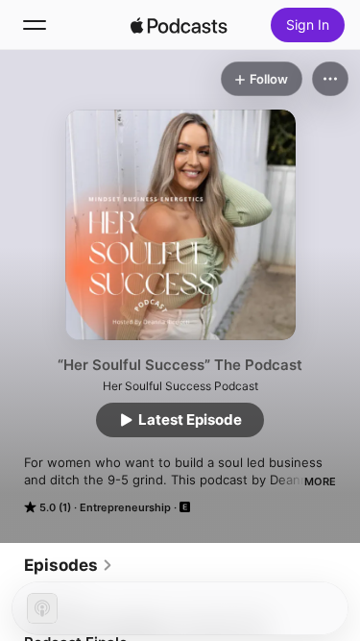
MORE (320, 481)
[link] (68, 565)
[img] (179, 25)
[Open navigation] (34, 25)
